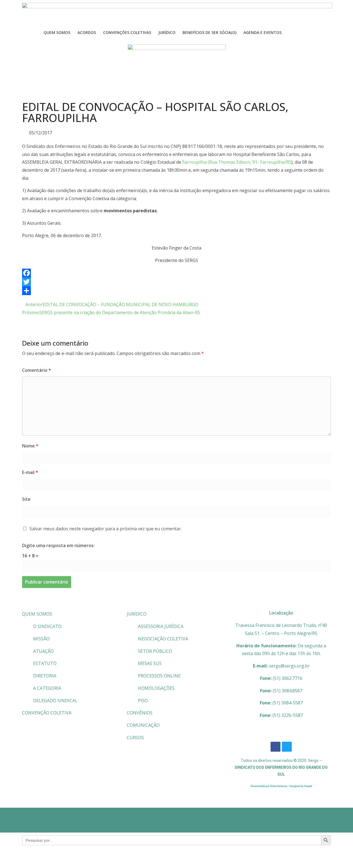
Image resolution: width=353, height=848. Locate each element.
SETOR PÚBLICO (155, 651)
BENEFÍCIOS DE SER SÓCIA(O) (209, 32)
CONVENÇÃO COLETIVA (46, 713)
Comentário (36, 370)
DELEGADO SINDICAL (55, 701)
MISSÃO (41, 639)
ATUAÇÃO (43, 651)
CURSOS (135, 738)
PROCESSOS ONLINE (159, 676)
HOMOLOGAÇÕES (156, 688)
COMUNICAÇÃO (143, 725)
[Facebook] (176, 273)
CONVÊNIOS (140, 713)
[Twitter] (176, 281)
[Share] (176, 290)
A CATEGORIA (47, 688)
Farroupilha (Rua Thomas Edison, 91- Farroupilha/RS (236, 162)
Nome (30, 446)
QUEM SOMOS (37, 614)
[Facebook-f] (275, 747)
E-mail (30, 472)
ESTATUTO (45, 663)
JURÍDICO (136, 614)
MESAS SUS (150, 663)
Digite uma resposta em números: (58, 545)
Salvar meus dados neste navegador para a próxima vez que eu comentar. (106, 529)
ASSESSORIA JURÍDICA (160, 626)
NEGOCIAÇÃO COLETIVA (163, 639)
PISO (143, 701)
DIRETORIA (44, 676)
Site (26, 499)
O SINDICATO (47, 626)
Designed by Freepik (301, 786)
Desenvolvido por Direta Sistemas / (270, 786)
